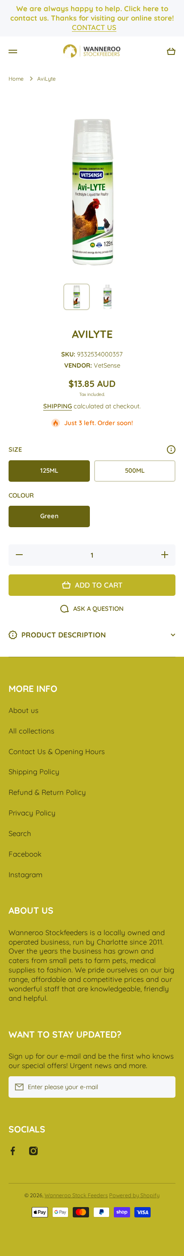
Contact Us (94, 27)
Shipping (57, 406)
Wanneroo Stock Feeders (76, 1195)
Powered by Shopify (134, 1195)
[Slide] (171, 449)
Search (20, 833)
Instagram (25, 874)
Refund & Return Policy (47, 792)
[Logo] (92, 51)
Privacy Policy (32, 812)
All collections (31, 730)
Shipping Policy (34, 771)
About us (24, 710)
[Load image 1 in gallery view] (76, 297)
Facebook (25, 853)
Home (16, 78)
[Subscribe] (164, 1087)
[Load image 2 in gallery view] (107, 297)
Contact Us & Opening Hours (57, 751)
